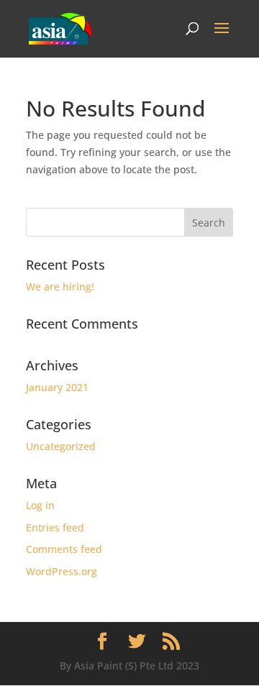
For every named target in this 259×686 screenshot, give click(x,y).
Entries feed (55, 527)
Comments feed (64, 549)
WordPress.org (61, 571)
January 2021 (57, 387)
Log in (40, 505)
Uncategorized (61, 446)
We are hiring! (60, 286)
